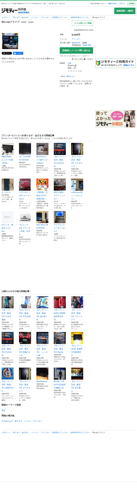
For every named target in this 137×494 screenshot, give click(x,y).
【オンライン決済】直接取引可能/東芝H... (76, 350)
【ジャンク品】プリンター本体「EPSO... (24, 229)
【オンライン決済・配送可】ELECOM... (59, 161)
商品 (3, 410)
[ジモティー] (10, 10)
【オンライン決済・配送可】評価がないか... (24, 350)
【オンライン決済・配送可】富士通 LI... (76, 386)
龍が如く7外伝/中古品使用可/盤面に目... (60, 384)
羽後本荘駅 (86, 45)
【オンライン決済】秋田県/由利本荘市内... (60, 315)
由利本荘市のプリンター (80, 17)
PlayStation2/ (41, 381)
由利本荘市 (76, 43)
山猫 (69, 63)
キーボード (6, 192)
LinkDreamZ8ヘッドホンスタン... (77, 195)
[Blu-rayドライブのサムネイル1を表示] (10, 41)
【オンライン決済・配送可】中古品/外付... (25, 315)
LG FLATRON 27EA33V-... (25, 158)
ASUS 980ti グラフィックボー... (59, 195)
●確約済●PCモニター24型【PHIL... (7, 159)
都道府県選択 (23, 12)
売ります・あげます (21, 17)
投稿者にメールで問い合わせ (76, 50)
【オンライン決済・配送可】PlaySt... (59, 349)
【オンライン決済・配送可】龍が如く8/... (42, 315)
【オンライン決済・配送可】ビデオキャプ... (76, 161)
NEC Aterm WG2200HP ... (42, 226)
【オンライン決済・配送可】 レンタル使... (42, 350)
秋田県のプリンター (60, 17)
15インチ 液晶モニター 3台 (7, 228)
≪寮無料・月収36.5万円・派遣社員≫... (42, 195)
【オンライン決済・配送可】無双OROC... (7, 386)
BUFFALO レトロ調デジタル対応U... (42, 159)
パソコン (34, 17)
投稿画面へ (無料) (124, 11)
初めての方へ (112, 3)
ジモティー (6, 17)
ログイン (122, 3)
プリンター (45, 17)
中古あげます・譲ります (12, 421)
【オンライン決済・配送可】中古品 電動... (7, 315)
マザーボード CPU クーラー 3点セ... (25, 195)
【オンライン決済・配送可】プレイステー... (76, 315)
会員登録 (131, 3)
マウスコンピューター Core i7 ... (59, 228)
